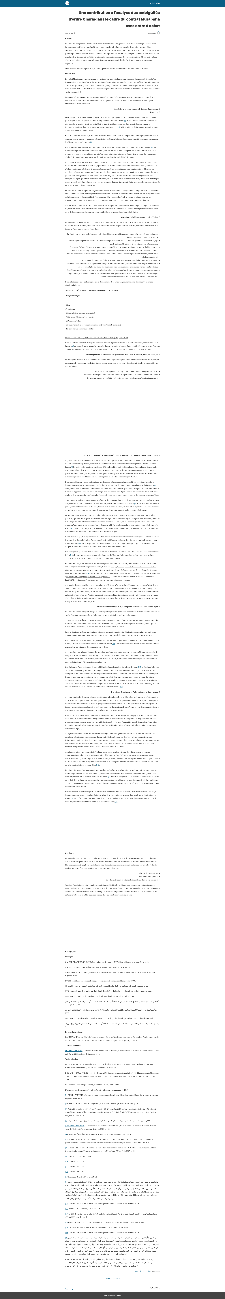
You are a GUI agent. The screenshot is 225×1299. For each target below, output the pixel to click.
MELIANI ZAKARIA (73, 1050)
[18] (97, 765)
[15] (139, 667)
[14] (113, 643)
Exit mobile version (112, 1295)
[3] (91, 142)
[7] (72, 467)
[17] (80, 728)
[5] (98, 185)
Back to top (69, 1289)
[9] (135, 503)
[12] (71, 555)
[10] (71, 528)
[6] (73, 346)
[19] (108, 776)
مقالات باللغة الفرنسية (143, 1271)
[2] (120, 127)
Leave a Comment (112, 1278)
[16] (121, 686)
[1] (125, 120)
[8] (155, 485)
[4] (151, 147)
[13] (66, 1177)
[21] (116, 801)
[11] (79, 543)
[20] (71, 798)
